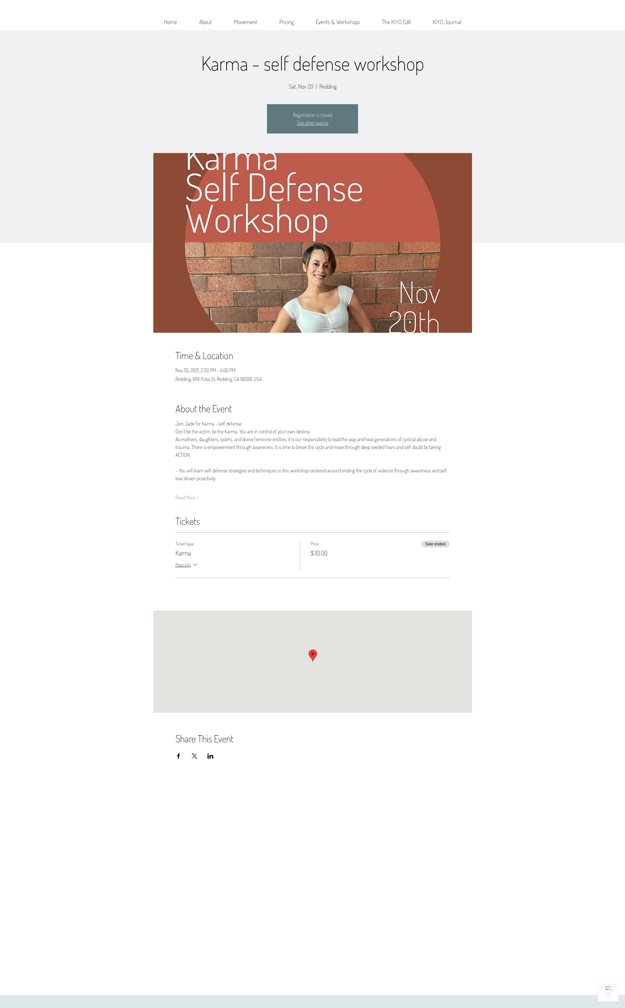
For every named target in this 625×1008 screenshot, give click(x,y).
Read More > (186, 497)
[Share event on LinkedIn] (210, 756)
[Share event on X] (194, 756)
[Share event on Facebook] (178, 756)
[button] (205, 19)
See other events (312, 122)
